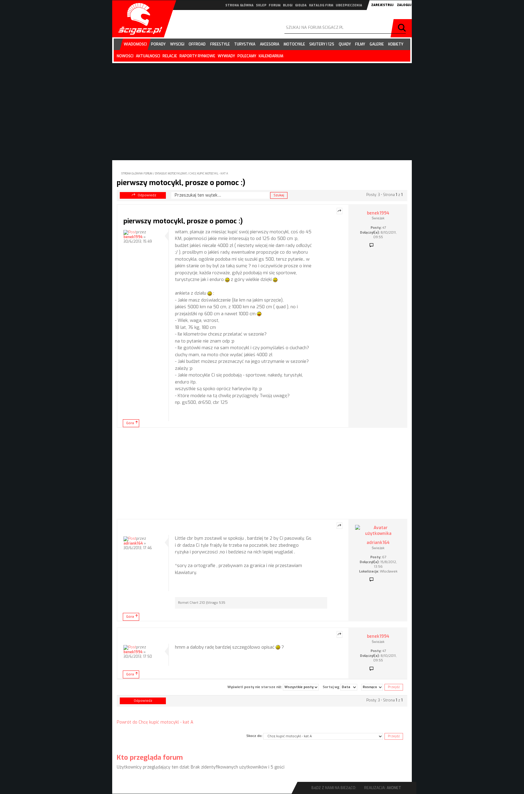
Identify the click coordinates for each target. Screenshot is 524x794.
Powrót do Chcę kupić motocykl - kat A (155, 722)
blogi (288, 5)
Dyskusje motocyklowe (171, 173)
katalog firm (321, 5)
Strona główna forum (137, 173)
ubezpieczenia (349, 5)
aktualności (148, 56)
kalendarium (271, 56)
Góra (130, 423)
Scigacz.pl (138, 18)
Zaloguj (404, 5)
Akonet (394, 788)
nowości (125, 56)
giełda (301, 5)
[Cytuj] (339, 211)
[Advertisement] (262, 473)
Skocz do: (254, 736)
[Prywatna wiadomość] (371, 245)
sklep (261, 5)
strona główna (239, 5)
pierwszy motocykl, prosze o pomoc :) (181, 183)
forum (274, 5)
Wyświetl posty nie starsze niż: (255, 686)
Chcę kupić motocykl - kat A (209, 173)
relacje (170, 56)
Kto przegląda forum (150, 757)
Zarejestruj (382, 5)
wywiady (226, 56)
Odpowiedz (147, 195)
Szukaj (403, 28)
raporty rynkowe (197, 56)
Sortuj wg (331, 686)
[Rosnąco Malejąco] (372, 687)
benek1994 (133, 237)
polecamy (246, 56)
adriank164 (133, 543)
